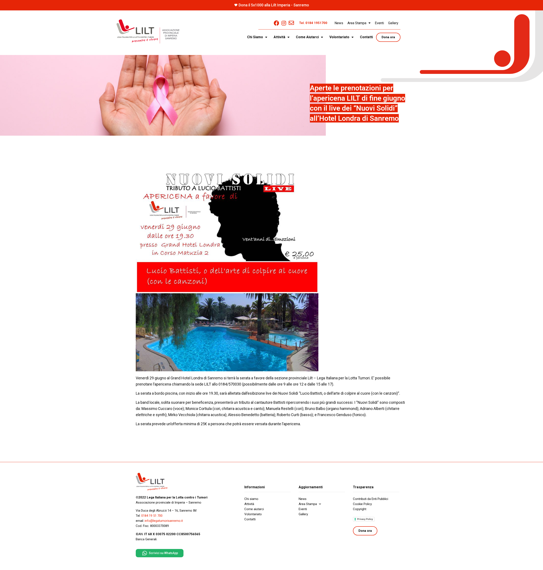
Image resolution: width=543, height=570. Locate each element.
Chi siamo (251, 499)
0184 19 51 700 (151, 516)
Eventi (379, 23)
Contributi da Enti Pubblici (370, 499)
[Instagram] (284, 23)
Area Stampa (356, 23)
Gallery (393, 23)
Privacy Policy (365, 519)
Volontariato (253, 514)
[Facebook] (276, 23)
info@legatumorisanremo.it (164, 521)
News (338, 23)
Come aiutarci (254, 509)
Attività (249, 504)
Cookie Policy (362, 504)
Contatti (366, 37)
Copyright (359, 509)
